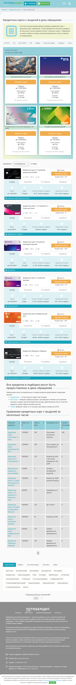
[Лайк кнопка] (35, 598)
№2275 (62, 242)
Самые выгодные (34, 583)
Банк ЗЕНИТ (22, 43)
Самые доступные (48, 583)
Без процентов (46, 571)
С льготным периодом (40, 579)
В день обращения (24, 575)
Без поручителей (21, 571)
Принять (52, 682)
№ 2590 (62, 170)
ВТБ (31, 43)
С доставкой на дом (12, 579)
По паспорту (65, 575)
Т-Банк (70, 43)
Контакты (58, 613)
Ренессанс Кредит (49, 43)
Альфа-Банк (14, 397)
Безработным (10, 575)
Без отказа (9, 571)
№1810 (62, 314)
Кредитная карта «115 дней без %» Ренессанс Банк (12, 495)
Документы (63, 182)
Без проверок (34, 571)
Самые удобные (62, 583)
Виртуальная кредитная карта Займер (13, 471)
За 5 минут (42, 575)
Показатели (28, 182)
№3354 (62, 206)
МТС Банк (14, 400)
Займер (37, 43)
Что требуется (45, 182)
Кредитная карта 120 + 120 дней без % (13, 459)
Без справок (58, 571)
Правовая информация (43, 613)
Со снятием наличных (13, 587)
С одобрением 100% (56, 579)
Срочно (25, 587)
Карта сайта (29, 613)
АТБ (14, 43)
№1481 (62, 350)
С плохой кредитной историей (15, 583)
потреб (14, 2)
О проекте (18, 613)
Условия (12, 182)
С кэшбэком (26, 579)
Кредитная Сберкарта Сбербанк (12, 543)
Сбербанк (61, 43)
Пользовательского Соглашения (52, 680)
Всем (34, 575)
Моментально (53, 575)
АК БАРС (7, 43)
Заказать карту (21, 82)
